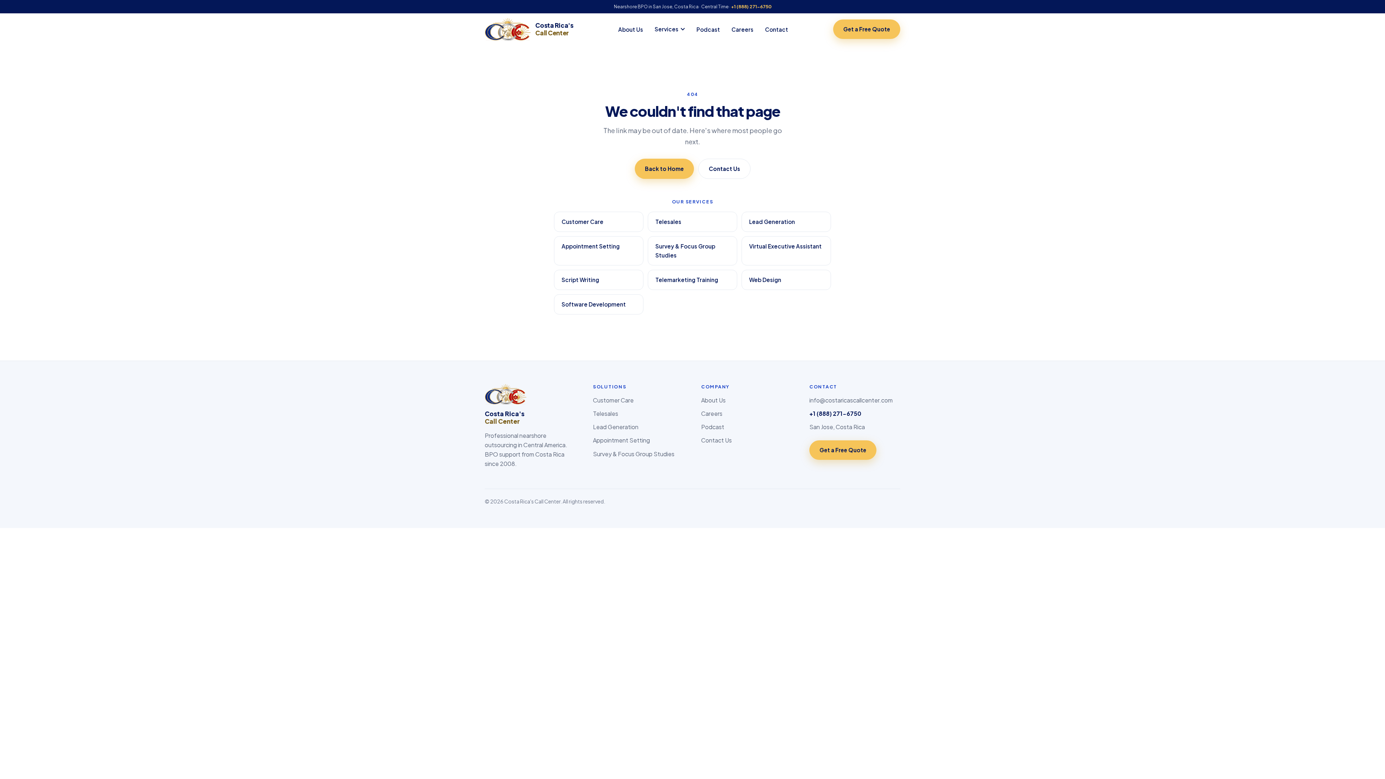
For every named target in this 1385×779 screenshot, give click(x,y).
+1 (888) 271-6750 (751, 6)
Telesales (668, 221)
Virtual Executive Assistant (785, 246)
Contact (776, 29)
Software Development (594, 304)
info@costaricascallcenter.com (851, 400)
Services (666, 29)
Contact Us (724, 168)
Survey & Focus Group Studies (685, 251)
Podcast (708, 29)
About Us (630, 29)
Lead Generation (772, 221)
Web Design (765, 279)
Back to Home (664, 168)
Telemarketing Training (686, 279)
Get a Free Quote (866, 29)
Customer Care (582, 221)
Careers (742, 29)
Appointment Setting (591, 246)
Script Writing (580, 279)
